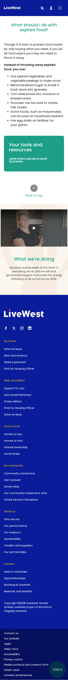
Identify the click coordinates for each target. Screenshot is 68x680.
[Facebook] (6, 328)
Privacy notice (13, 659)
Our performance (15, 526)
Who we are (11, 519)
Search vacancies (15, 572)
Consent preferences (18, 675)
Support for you (14, 388)
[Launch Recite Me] (57, 669)
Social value (11, 486)
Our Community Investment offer (25, 493)
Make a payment (15, 362)
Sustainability (12, 539)
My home (10, 341)
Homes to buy (13, 434)
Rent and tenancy (15, 355)
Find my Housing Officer (19, 369)
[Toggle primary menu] (60, 8)
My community (13, 465)
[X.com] (14, 328)
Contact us (11, 633)
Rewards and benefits (18, 591)
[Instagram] (22, 328)
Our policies (11, 638)
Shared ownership (15, 447)
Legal (7, 644)
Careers (9, 564)
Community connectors (19, 473)
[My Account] (51, 8)
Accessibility (12, 654)
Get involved (12, 480)
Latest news (11, 670)
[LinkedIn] (30, 328)
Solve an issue (13, 349)
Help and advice (14, 380)
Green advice (12, 401)
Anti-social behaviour (18, 395)
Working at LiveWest (17, 585)
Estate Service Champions (21, 500)
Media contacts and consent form (26, 665)
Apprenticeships (14, 578)
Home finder (12, 454)
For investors (12, 532)
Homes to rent (13, 441)
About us (9, 511)
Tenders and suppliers (18, 545)
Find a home (12, 426)
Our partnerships (15, 552)
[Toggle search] (42, 8)
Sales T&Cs (11, 649)
